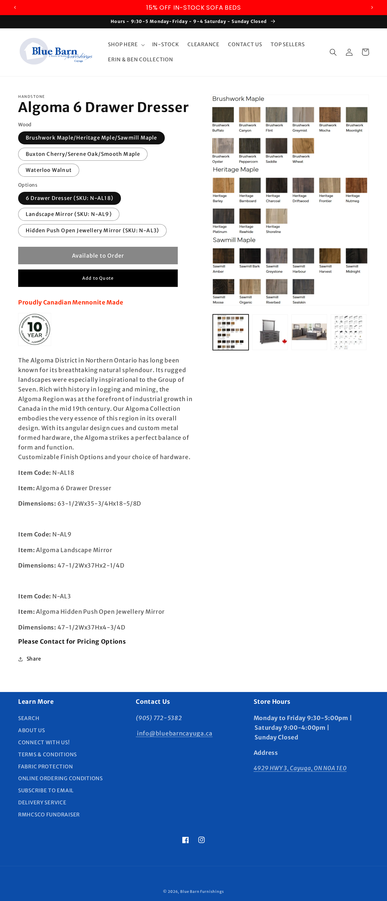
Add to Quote (98, 278)
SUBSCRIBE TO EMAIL (46, 790)
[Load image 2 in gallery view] (270, 332)
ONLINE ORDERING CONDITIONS (60, 778)
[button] (126, 44)
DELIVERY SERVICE (42, 802)
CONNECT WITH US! (44, 742)
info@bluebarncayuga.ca (174, 733)
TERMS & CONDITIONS (47, 754)
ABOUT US (31, 730)
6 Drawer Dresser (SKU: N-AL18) (69, 198)
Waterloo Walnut (49, 170)
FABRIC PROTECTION (45, 766)
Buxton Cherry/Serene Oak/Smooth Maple (83, 154)
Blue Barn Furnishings (202, 891)
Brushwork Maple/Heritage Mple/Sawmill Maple (91, 137)
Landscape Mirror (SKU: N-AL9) (69, 214)
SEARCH (28, 718)
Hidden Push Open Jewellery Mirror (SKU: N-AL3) (92, 230)
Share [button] (34, 658)
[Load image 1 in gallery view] (231, 332)
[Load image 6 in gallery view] (348, 332)
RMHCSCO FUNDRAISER (49, 814)
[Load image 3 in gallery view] (309, 332)
